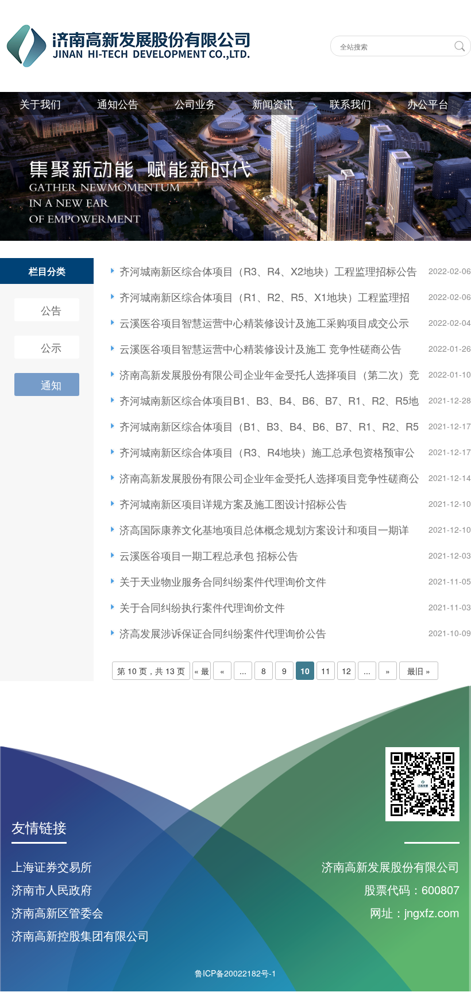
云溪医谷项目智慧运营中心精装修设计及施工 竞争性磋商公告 (260, 348)
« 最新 (201, 672)
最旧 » (418, 670)
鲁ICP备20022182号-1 (235, 973)
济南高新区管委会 (57, 912)
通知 (51, 384)
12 (346, 670)
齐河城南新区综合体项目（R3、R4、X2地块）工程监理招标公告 (268, 270)
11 (325, 670)
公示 (51, 347)
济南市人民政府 (51, 889)
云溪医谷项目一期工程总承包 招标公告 (208, 555)
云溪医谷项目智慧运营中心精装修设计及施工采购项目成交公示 (264, 322)
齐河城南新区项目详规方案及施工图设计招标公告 (233, 503)
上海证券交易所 (51, 866)
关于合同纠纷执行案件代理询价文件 (202, 606)
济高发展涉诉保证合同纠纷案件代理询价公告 (222, 632)
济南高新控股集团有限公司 (80, 935)
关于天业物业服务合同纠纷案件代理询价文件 (222, 581)
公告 (51, 309)
